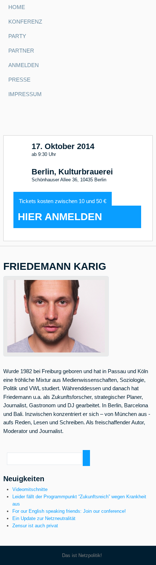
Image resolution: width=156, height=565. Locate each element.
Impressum (25, 94)
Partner (21, 51)
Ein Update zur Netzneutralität (43, 518)
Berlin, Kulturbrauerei (72, 172)
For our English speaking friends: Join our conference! (69, 511)
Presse (19, 80)
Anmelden (23, 65)
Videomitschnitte (30, 489)
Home (16, 7)
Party (17, 36)
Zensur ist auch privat (35, 525)
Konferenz (25, 22)
